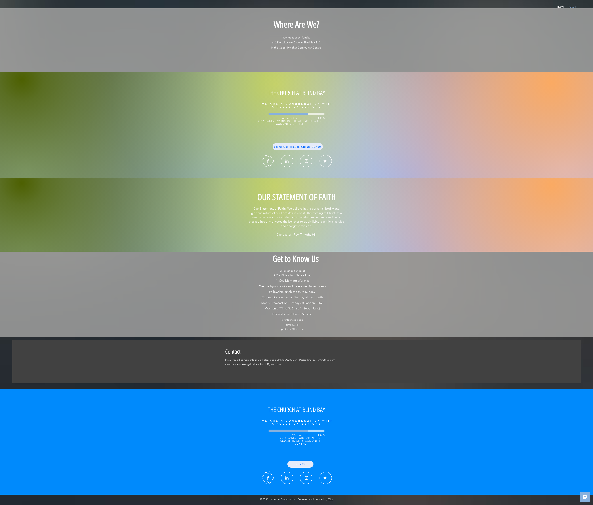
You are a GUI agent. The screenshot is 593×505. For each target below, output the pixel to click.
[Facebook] (267, 161)
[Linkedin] (287, 161)
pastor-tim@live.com (292, 329)
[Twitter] (325, 161)
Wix (330, 499)
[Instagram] (306, 161)
